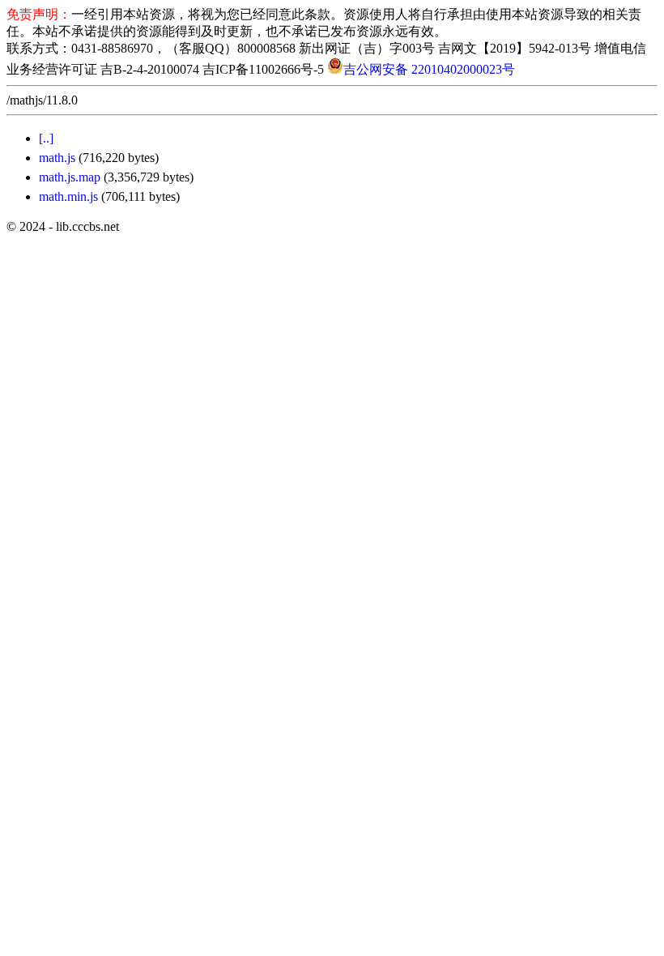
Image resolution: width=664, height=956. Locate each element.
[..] (46, 138)
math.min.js (68, 196)
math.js (57, 157)
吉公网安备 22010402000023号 (429, 69)
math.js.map (69, 177)
